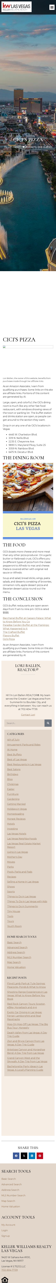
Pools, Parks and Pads (19, 871)
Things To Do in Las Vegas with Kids (27, 901)
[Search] (48, 723)
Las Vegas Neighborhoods (22, 838)
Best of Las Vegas (17, 759)
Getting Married (16, 804)
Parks (10, 867)
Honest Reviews (16, 819)
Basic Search (14, 942)
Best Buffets (44, 146)
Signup (5, 1236)
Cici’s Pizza (9, 639)
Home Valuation (16, 967)
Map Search (14, 962)
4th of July (13, 739)
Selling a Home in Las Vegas (23, 881)
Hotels (11, 823)
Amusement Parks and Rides (23, 744)
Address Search (16, 952)
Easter (11, 789)
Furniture (13, 794)
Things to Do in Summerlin (22, 906)
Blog (10, 779)
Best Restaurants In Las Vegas (24, 764)
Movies (11, 862)
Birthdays (12, 774)
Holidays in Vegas (17, 809)
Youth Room (14, 926)
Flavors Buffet (11, 635)
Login (4, 1230)
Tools (10, 916)
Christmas (12, 784)
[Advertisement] (28, 301)
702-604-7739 (9, 1270)
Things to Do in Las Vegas (21, 896)
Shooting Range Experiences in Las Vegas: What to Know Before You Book (27, 995)
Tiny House (13, 911)
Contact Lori (28, 714)
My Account (8, 1225)
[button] (52, 7)
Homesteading (15, 814)
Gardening (13, 799)
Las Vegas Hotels (16, 833)
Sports (11, 891)
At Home (12, 749)
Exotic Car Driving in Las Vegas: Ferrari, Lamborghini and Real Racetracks (24, 1016)
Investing (12, 828)
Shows (11, 886)
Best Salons (13, 769)
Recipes (11, 876)
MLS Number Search (19, 957)
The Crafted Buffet (14, 632)
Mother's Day (14, 857)
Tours (10, 921)
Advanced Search (17, 947)
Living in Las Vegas (17, 852)
